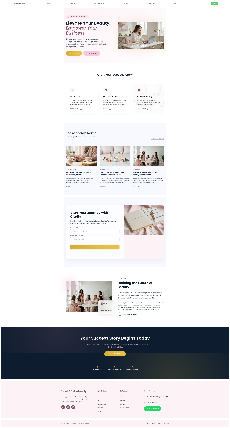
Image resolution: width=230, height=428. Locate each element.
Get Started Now (115, 353)
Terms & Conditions (163, 423)
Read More (69, 186)
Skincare (122, 397)
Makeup (122, 404)
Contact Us (126, 3)
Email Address (74, 227)
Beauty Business (125, 407)
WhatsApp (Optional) (77, 235)
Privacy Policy (151, 423)
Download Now (95, 247)
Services (73, 3)
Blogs (175, 3)
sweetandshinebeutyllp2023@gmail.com (158, 398)
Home (49, 3)
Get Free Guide (74, 53)
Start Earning (142, 109)
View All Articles (157, 139)
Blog (98, 400)
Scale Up (107, 109)
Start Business (99, 3)
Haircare (122, 400)
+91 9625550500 (152, 402)
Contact (99, 411)
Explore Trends (76, 109)
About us (152, 3)
